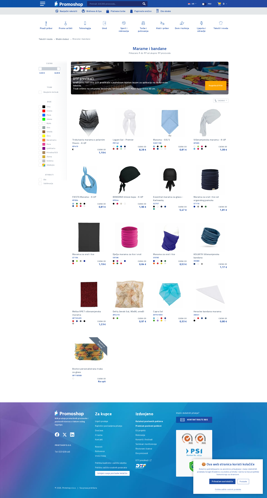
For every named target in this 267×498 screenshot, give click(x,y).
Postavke (243, 481)
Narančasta (51, 140)
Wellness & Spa (94, 11)
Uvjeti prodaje (101, 421)
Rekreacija (140, 435)
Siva (48, 127)
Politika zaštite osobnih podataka (111, 467)
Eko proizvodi (142, 453)
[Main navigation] (43, 3)
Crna (48, 106)
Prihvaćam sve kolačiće (222, 481)
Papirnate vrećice (142, 11)
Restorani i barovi (144, 448)
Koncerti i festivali (144, 439)
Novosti (98, 447)
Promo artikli (65, 28)
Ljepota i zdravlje (201, 29)
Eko (45, 179)
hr (193, 3)
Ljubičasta (51, 148)
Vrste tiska (100, 456)
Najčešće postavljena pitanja (108, 426)
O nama (98, 435)
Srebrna (50, 161)
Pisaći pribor (46, 28)
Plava (49, 115)
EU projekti (141, 430)
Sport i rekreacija (124, 29)
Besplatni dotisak (51, 92)
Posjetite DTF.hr (216, 85)
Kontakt (99, 439)
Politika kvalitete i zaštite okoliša (110, 463)
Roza (49, 144)
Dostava (99, 430)
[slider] (40, 68)
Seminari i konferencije (146, 444)
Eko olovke (166, 11)
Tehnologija (85, 28)
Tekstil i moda (220, 28)
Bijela (49, 123)
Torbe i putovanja (143, 29)
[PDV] (204, 4)
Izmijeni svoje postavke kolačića (112, 473)
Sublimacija (48, 183)
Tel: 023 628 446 (62, 452)
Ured (104, 28)
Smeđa (49, 131)
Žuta (48, 136)
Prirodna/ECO (52, 152)
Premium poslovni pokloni (148, 426)
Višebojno (51, 165)
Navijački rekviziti (68, 11)
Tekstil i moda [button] (46, 39)
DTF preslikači (142, 460)
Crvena (49, 111)
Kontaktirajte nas (197, 419)
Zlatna (49, 156)
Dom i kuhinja (182, 28)
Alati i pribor (162, 28)
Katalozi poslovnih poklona (149, 421)
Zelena (49, 119)
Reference (100, 451)
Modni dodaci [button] (63, 39)
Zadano (221, 100)
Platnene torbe (118, 11)
